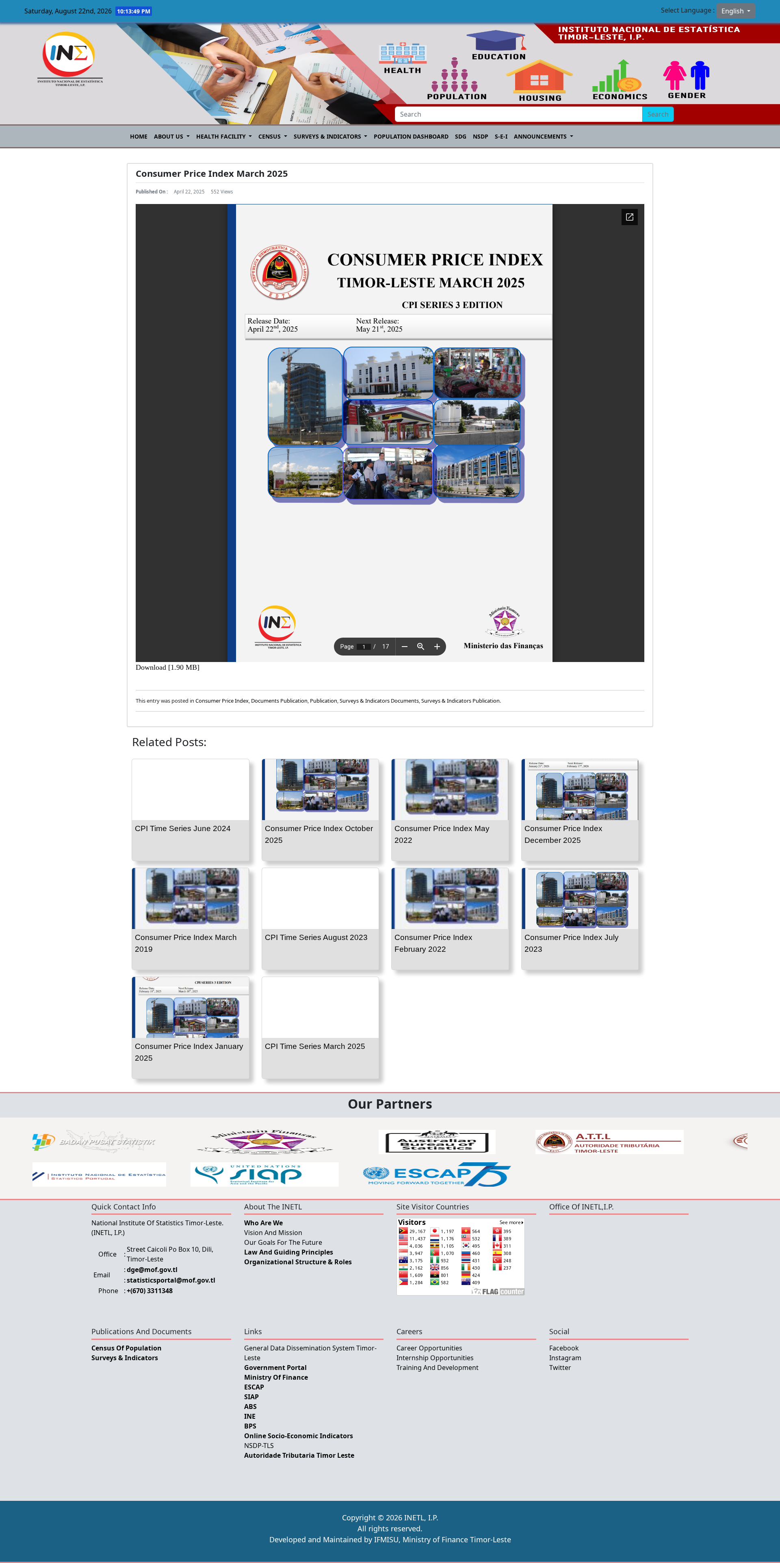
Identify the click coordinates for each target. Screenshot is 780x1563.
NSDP (480, 136)
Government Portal (275, 1367)
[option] (318, 1142)
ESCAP (254, 1387)
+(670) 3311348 (150, 1290)
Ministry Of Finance (276, 1377)
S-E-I (501, 136)
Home (138, 136)
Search (658, 114)
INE (250, 1416)
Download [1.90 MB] (167, 667)
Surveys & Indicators (328, 136)
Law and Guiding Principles (288, 1252)
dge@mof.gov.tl (152, 1269)
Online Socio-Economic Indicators (298, 1435)
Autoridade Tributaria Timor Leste (299, 1455)
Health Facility (221, 136)
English (733, 11)
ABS (250, 1406)
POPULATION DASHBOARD (411, 136)
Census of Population (126, 1348)
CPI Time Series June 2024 (183, 828)
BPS (250, 1426)
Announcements (541, 136)
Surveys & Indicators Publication (460, 700)
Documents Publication (279, 700)
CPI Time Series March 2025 (315, 1046)
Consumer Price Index (222, 700)
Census (270, 136)
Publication (323, 700)
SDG (460, 136)
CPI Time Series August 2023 (316, 937)
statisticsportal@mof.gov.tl (171, 1280)
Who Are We (263, 1222)
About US (169, 136)
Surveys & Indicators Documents (379, 700)
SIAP (251, 1396)
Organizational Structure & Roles (298, 1261)
